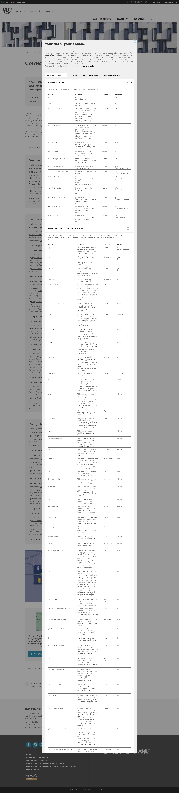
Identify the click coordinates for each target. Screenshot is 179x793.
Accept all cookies (112, 75)
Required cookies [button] (56, 82)
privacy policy (88, 66)
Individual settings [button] (54, 75)
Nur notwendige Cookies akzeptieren (84, 75)
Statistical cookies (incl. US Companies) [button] (65, 228)
